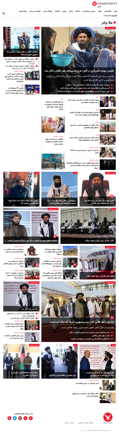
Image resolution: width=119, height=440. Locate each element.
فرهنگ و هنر (47, 11)
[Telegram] (15, 418)
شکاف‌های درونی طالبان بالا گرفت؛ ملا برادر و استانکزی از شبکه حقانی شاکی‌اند (52, 275)
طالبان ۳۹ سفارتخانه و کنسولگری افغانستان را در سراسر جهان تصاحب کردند (14, 90)
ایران (115, 11)
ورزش (64, 11)
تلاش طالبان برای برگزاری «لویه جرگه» (99, 240)
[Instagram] (20, 418)
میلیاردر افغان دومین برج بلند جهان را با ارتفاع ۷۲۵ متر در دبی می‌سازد (20, 67)
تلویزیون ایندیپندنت (110, 15)
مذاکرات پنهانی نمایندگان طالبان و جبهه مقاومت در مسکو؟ (53, 252)
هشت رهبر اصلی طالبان (101, 336)
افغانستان (107, 11)
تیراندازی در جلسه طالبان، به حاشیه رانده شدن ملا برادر (13, 250)
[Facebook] (31, 418)
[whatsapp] (9, 418)
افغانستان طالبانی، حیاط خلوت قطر (100, 276)
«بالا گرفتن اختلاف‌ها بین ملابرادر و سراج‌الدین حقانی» (90, 339)
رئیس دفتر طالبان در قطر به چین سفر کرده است (13, 337)
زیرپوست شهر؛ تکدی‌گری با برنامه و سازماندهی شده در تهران (88, 85)
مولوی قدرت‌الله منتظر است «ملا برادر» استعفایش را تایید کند (23, 202)
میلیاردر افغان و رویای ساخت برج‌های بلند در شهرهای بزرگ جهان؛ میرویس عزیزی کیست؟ (19, 61)
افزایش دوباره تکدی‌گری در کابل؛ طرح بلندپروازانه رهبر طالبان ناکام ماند (79, 71)
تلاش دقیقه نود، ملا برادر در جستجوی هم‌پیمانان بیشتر (20, 314)
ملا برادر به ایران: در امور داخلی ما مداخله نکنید (84, 151)
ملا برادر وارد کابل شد (29, 309)
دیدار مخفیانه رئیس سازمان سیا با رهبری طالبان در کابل (89, 332)
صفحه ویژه (23, 11)
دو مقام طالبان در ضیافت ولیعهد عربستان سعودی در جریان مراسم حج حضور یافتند (54, 106)
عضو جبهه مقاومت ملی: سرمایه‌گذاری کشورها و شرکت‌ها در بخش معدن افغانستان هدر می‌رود (83, 165)
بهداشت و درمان (35, 11)
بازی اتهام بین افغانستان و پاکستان (62, 375)
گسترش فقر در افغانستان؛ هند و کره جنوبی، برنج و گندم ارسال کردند (85, 88)
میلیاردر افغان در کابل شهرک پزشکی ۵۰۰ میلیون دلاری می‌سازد (22, 53)
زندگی (71, 11)
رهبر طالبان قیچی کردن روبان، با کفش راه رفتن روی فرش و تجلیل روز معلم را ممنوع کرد (14, 78)
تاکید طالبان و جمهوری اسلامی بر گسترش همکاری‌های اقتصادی (84, 126)
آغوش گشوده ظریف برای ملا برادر (22, 318)
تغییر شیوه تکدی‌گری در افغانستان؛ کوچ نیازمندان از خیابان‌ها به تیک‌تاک (83, 91)
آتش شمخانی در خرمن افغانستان (87, 383)
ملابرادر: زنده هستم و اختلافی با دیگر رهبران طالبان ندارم (13, 264)
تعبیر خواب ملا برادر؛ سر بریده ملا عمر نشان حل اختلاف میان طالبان (99, 202)
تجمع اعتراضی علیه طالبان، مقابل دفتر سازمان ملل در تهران (14, 326)
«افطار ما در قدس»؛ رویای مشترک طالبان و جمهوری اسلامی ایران (54, 141)
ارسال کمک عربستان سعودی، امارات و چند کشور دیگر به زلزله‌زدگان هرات (84, 139)
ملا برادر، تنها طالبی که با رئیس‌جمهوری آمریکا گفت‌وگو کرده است (82, 322)
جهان (100, 11)
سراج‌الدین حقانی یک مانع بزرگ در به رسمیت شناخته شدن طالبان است (61, 202)
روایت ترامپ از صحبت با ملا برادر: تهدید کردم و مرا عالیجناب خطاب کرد (83, 101)
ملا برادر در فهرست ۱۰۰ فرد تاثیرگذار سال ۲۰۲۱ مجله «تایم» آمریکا (14, 275)
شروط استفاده (107, 422)
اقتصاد (57, 11)
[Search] (3, 13)
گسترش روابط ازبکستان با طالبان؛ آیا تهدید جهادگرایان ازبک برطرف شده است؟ (84, 113)
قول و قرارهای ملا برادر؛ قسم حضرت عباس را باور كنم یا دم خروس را (100, 374)
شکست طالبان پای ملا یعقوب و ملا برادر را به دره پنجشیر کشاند (32, 240)
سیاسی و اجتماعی (89, 11)
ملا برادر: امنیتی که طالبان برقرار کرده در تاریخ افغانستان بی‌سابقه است (52, 264)
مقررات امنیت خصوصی (85, 422)
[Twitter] (25, 418)
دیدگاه (78, 11)
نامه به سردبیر (69, 422)
